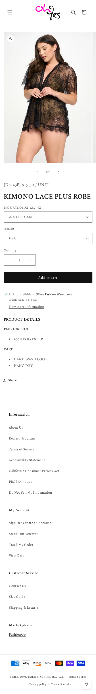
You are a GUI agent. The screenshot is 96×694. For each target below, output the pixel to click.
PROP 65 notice (20, 481)
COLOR (9, 229)
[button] (9, 12)
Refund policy (77, 677)
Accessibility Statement (27, 460)
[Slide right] (58, 172)
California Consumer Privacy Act (34, 470)
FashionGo (17, 634)
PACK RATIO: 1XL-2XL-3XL (23, 207)
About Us (16, 427)
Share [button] (12, 380)
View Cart (16, 555)
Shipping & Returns (24, 607)
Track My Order (21, 544)
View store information (26, 306)
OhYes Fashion (29, 677)
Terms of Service (22, 449)
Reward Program (22, 438)
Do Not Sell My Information (30, 492)
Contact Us (17, 585)
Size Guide (17, 596)
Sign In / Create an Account (30, 522)
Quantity (10, 250)
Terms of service (61, 684)
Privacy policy (37, 684)
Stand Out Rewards (23, 533)
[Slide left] (38, 172)
